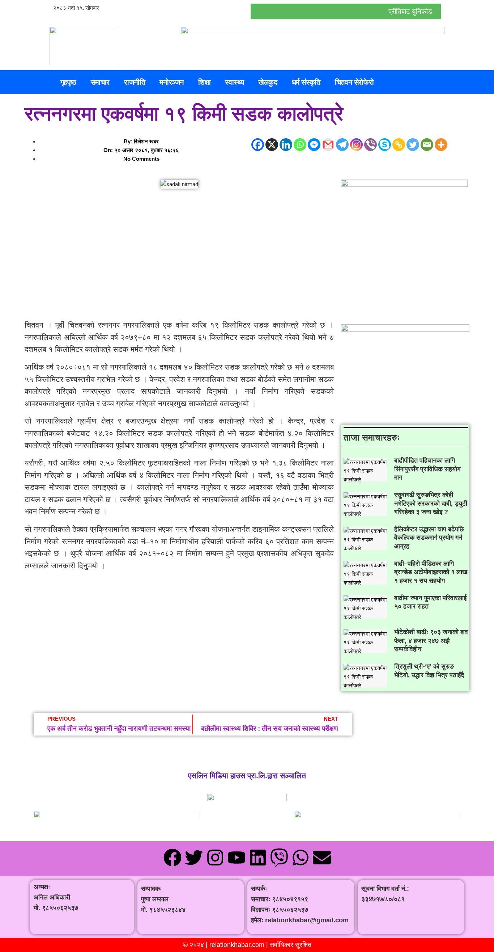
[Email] (427, 144)
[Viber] (370, 144)
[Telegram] (342, 144)
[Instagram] (356, 144)
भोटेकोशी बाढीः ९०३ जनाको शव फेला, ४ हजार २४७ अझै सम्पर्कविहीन (431, 640)
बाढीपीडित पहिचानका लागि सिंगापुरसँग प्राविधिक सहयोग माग (427, 469)
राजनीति (134, 82)
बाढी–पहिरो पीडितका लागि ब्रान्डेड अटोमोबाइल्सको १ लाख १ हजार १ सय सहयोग (430, 572)
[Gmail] (328, 144)
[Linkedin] (286, 144)
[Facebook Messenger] (314, 144)
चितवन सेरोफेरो (354, 82)
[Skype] (384, 144)
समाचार (100, 82)
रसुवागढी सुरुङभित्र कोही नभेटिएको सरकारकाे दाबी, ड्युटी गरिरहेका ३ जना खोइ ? (430, 503)
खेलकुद (267, 82)
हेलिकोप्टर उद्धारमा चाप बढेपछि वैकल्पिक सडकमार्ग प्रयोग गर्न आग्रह (429, 538)
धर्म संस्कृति (306, 82)
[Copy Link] (398, 144)
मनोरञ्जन (171, 82)
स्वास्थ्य (234, 82)
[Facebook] (257, 144)
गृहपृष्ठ (68, 82)
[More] (441, 144)
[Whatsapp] (300, 144)
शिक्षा (204, 82)
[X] (271, 144)
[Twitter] (412, 144)
